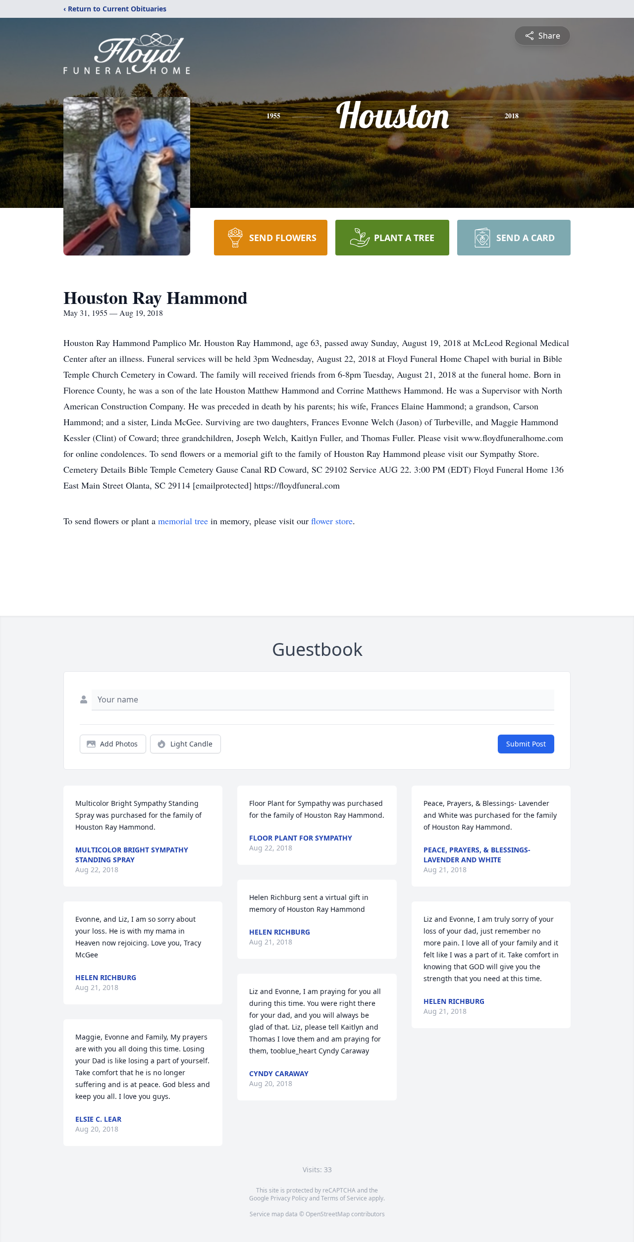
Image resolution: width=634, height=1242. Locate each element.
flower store (332, 521)
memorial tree (183, 521)
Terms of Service (344, 1198)
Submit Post (526, 743)
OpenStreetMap (328, 1214)
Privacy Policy (289, 1198)
